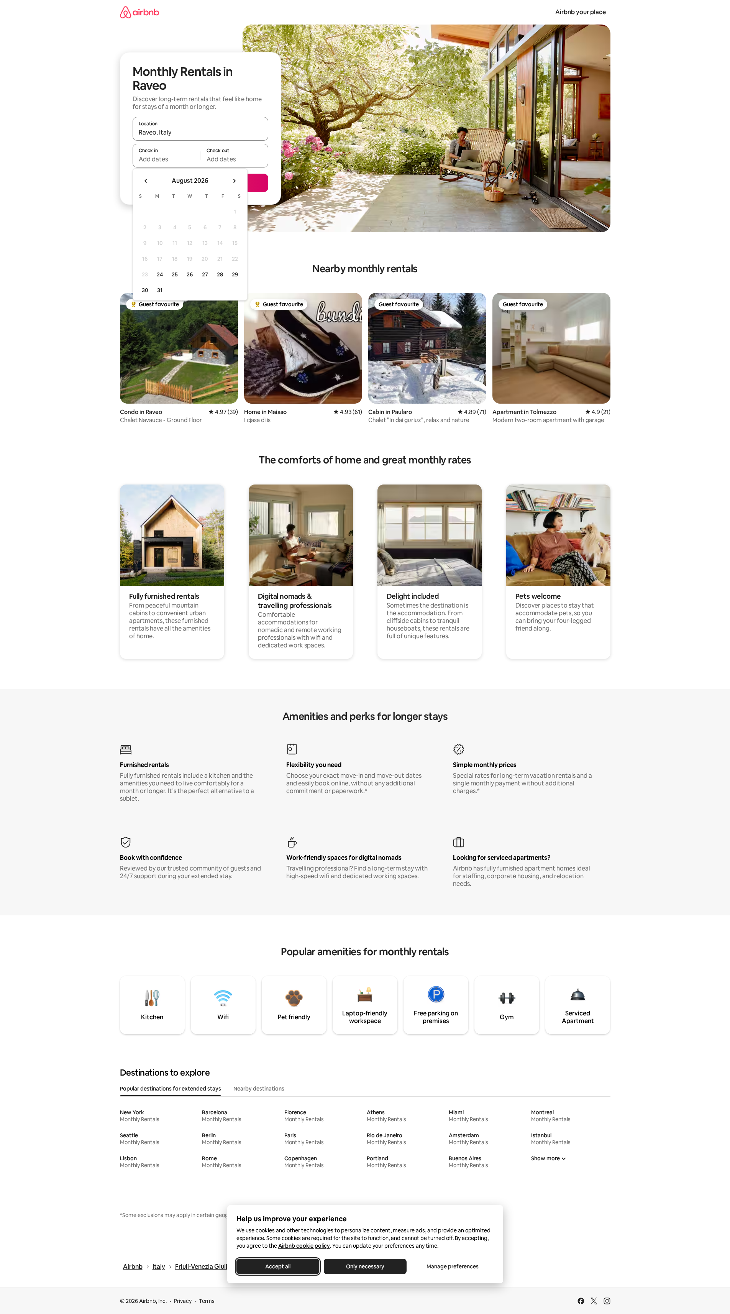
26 (190, 274)
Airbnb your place (580, 12)
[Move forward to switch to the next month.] (234, 181)
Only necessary (365, 1266)
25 (175, 274)
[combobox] (200, 132)
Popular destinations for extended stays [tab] (170, 1088)
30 (145, 290)
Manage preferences (453, 1266)
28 (220, 274)
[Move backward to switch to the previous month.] (146, 181)
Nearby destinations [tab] (258, 1088)
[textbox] (166, 159)
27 (205, 274)
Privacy (183, 1301)
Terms (207, 1301)
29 (235, 274)
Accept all (277, 1266)
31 (159, 290)
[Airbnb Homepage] (139, 12)
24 (160, 274)
